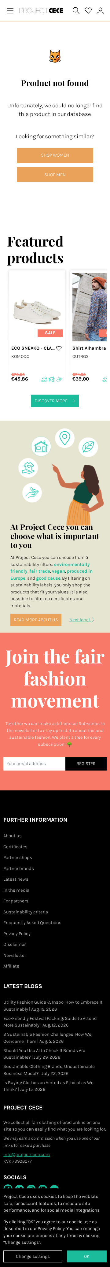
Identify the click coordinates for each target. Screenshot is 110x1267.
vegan (58, 571)
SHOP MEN (55, 174)
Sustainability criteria (25, 912)
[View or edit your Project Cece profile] (100, 11)
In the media (16, 890)
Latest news (15, 879)
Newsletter (14, 955)
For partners (15, 901)
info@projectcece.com (26, 1154)
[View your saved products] (88, 11)
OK (87, 1256)
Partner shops (17, 857)
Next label (80, 619)
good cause (48, 578)
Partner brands (18, 868)
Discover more (51, 400)
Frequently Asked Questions (32, 922)
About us (12, 835)
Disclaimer (14, 944)
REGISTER (86, 763)
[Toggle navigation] (10, 10)
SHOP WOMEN (55, 155)
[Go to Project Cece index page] (42, 10)
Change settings (33, 1256)
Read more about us (36, 619)
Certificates (15, 846)
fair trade (39, 571)
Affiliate (11, 966)
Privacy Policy (17, 933)
